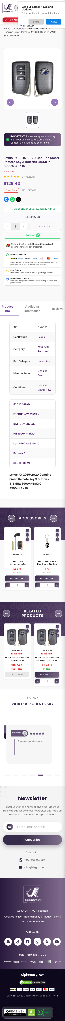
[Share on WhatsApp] (12, 199)
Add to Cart (45, 226)
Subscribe (32, 840)
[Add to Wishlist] (27, 530)
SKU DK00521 (21, 462)
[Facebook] (27, 942)
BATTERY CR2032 (24, 423)
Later (36, 22)
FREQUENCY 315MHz (26, 414)
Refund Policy (32, 916)
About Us (22, 910)
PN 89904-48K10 (23, 433)
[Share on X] (18, 199)
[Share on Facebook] (6, 199)
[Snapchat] (8, 942)
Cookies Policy (12, 916)
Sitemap (43, 910)
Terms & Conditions (32, 921)
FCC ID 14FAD (21, 404)
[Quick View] (27, 535)
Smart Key (44, 361)
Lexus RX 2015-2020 (26, 443)
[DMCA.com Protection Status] (31, 1012)
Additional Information (32, 309)
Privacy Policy (51, 916)
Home (7, 28)
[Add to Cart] (27, 539)
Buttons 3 (19, 453)
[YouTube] (57, 942)
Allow (54, 22)
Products (19, 28)
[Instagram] (37, 942)
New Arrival (15, 19)
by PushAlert (28, 25)
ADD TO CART (17, 578)
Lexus (41, 336)
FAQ (33, 910)
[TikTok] (18, 942)
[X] (47, 942)
